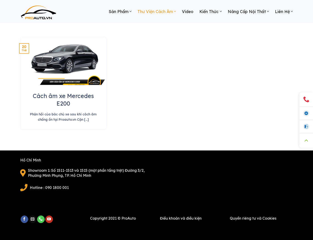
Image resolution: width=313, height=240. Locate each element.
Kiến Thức (209, 11)
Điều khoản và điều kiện (181, 218)
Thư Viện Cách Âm (155, 11)
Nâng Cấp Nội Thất (247, 11)
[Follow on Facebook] (24, 219)
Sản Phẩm (119, 11)
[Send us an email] (32, 219)
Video (187, 11)
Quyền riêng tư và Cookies (253, 218)
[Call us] (41, 219)
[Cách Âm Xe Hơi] (43, 13)
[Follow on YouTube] (49, 219)
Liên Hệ (282, 11)
